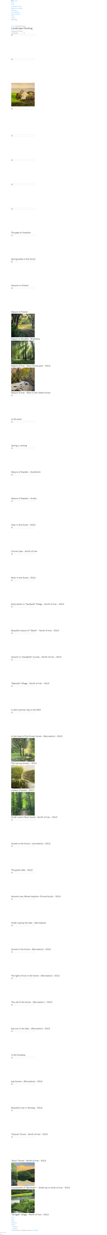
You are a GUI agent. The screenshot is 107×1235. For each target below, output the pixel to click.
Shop (12, 4)
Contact (13, 17)
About (12, 16)
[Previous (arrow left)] (0, 1234)
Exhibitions (14, 10)
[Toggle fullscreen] (3, 1232)
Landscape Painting (16, 6)
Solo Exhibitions (15, 12)
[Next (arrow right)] (2, 1234)
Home (12, 3)
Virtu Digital (35, 1230)
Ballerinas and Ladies (16, 8)
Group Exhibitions (16, 14)
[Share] (2, 1232)
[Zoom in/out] (5, 1232)
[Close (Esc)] (0, 1232)
